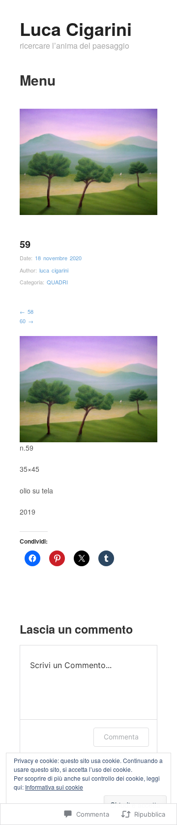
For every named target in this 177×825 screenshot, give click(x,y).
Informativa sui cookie (54, 787)
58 (26, 311)
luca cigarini (53, 270)
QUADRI (57, 282)
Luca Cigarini (76, 28)
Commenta (121, 737)
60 (26, 321)
